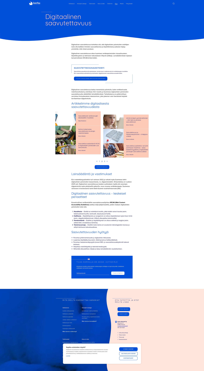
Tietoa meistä (122, 335)
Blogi (116, 3)
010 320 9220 (121, 327)
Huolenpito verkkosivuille (69, 328)
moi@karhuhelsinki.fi (123, 326)
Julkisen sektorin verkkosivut (69, 320)
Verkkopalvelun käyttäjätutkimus (70, 342)
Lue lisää (68, 356)
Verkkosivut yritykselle (68, 314)
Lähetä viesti (123, 314)
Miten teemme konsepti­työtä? (89, 321)
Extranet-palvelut (67, 325)
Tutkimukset (92, 3)
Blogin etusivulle (102, 167)
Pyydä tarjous (124, 309)
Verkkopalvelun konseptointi (89, 314)
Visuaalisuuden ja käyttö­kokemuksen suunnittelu (91, 317)
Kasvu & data (101, 3)
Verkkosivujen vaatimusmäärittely (90, 311)
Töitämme (109, 3)
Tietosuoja (121, 337)
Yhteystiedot (129, 3)
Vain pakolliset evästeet (128, 353)
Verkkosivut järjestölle (68, 317)
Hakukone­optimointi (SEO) (88, 342)
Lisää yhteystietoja (123, 333)
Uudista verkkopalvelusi (68, 311)
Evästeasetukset (128, 358)
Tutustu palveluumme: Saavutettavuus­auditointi (90, 78)
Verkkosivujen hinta (67, 323)
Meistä (121, 3)
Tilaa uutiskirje (118, 273)
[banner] (34, 3)
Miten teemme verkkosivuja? (70, 331)
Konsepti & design (81, 3)
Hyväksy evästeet (128, 349)
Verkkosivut (72, 3)
